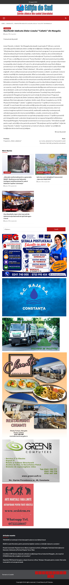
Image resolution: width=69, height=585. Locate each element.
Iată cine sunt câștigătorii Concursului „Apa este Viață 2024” (50, 178)
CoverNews (40, 582)
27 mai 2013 (13, 34)
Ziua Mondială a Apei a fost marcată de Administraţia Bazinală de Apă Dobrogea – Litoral (18, 216)
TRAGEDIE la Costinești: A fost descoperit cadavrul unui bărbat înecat (24, 540)
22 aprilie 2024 (13, 186)
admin (6, 34)
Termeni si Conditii (8, 574)
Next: (52, 141)
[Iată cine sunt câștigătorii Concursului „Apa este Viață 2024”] (51, 164)
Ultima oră (47, 172)
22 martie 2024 (46, 182)
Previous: (13, 140)
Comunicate (7, 28)
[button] (4, 18)
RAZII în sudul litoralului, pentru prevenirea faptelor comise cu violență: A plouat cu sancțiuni (31, 544)
